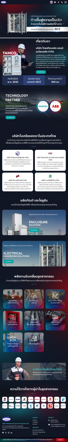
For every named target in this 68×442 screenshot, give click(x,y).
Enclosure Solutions (38, 430)
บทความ (35, 420)
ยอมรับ (60, 440)
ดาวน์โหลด (35, 422)
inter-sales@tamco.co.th (58, 424)
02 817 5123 (54, 420)
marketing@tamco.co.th (58, 426)
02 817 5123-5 (55, 422)
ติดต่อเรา (35, 424)
